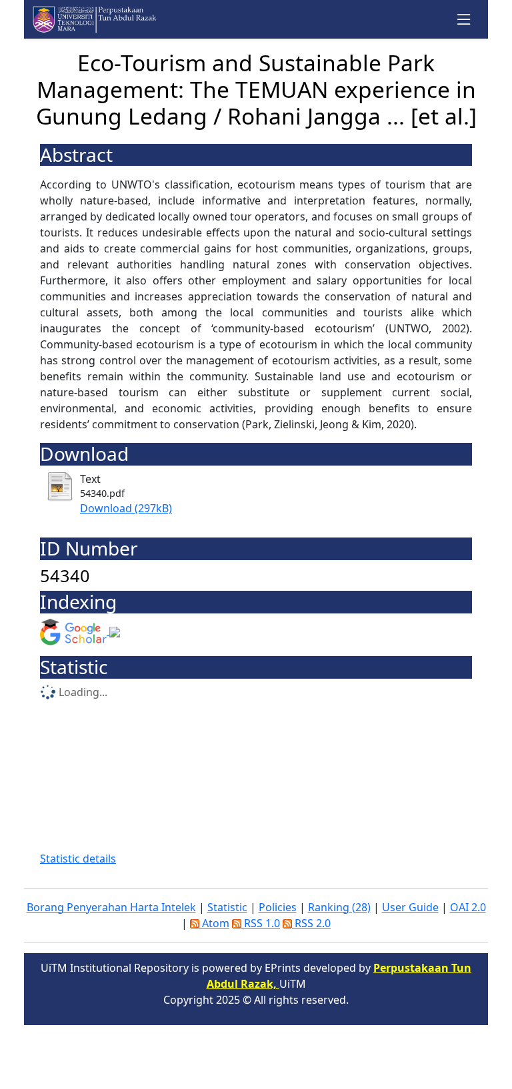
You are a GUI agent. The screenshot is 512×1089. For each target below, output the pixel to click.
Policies (278, 907)
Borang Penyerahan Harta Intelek (111, 907)
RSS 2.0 (311, 923)
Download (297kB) (126, 508)
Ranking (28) (339, 907)
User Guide (410, 907)
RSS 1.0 (260, 923)
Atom (214, 923)
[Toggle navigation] (464, 19)
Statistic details (78, 858)
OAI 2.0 (468, 907)
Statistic (227, 907)
